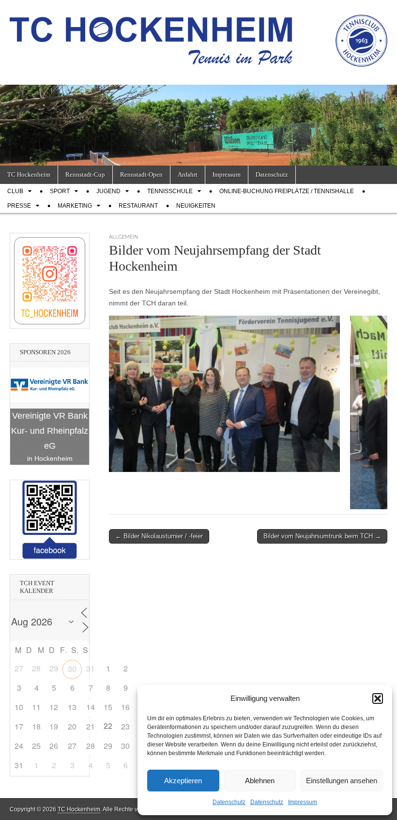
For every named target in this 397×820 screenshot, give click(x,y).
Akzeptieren (183, 780)
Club (15, 191)
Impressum (302, 802)
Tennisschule (170, 191)
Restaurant (138, 205)
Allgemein (123, 237)
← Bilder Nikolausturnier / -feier (159, 536)
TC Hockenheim (28, 174)
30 (72, 668)
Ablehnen (260, 780)
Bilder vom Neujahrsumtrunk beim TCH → (322, 536)
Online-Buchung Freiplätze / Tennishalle (286, 191)
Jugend (108, 191)
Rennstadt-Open (141, 174)
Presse (19, 205)
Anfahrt (188, 174)
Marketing (75, 205)
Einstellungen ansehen (341, 780)
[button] (377, 698)
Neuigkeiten (195, 205)
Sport (60, 191)
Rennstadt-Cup (85, 174)
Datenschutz (229, 802)
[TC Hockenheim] (198, 35)
